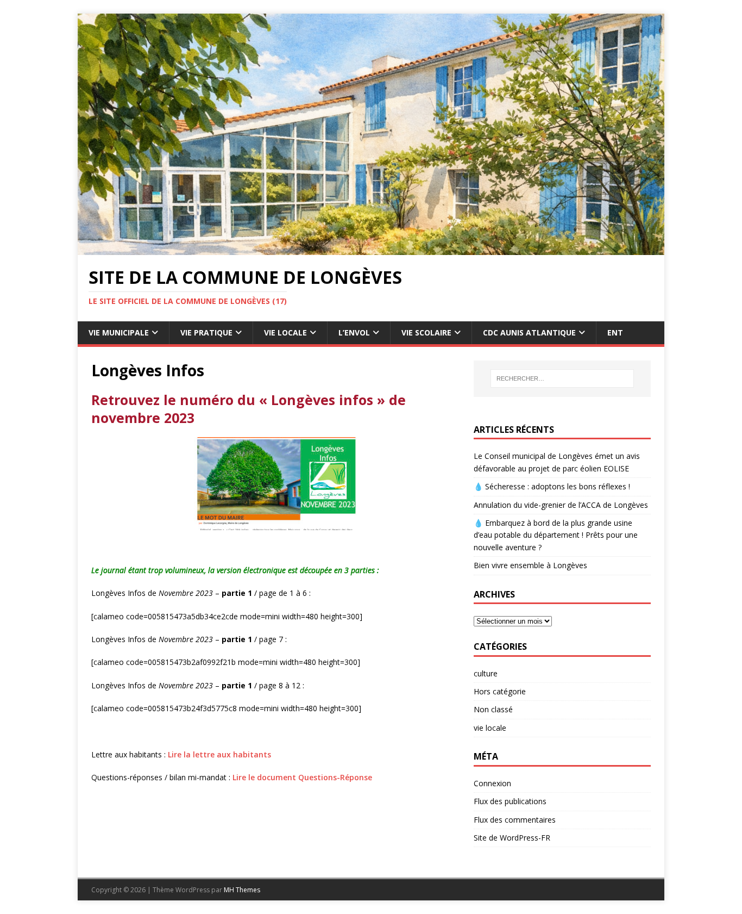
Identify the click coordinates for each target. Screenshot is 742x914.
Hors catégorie (500, 691)
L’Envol (354, 332)
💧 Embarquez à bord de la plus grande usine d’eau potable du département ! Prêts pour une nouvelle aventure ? (556, 535)
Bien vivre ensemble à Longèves (530, 565)
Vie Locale (285, 332)
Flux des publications (510, 801)
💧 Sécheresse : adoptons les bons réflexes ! (552, 486)
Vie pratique (206, 332)
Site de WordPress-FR (512, 837)
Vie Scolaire (426, 332)
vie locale (490, 728)
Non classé (493, 709)
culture (486, 673)
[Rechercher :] (562, 378)
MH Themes (242, 889)
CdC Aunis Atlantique (529, 332)
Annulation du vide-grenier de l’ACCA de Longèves (561, 505)
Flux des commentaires (515, 819)
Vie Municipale (119, 332)
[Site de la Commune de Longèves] (371, 249)
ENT (615, 332)
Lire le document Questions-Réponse (303, 777)
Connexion (492, 783)
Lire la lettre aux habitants (219, 754)
